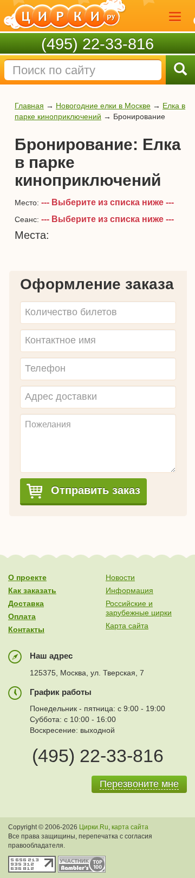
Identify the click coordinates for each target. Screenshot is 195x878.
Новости (120, 577)
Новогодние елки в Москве (103, 105)
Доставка (26, 603)
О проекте (27, 577)
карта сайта (130, 827)
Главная (29, 105)
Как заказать (32, 590)
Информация (129, 590)
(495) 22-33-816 (97, 44)
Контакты (26, 629)
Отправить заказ (94, 490)
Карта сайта (127, 625)
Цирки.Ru (93, 827)
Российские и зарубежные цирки (139, 608)
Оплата (22, 616)
